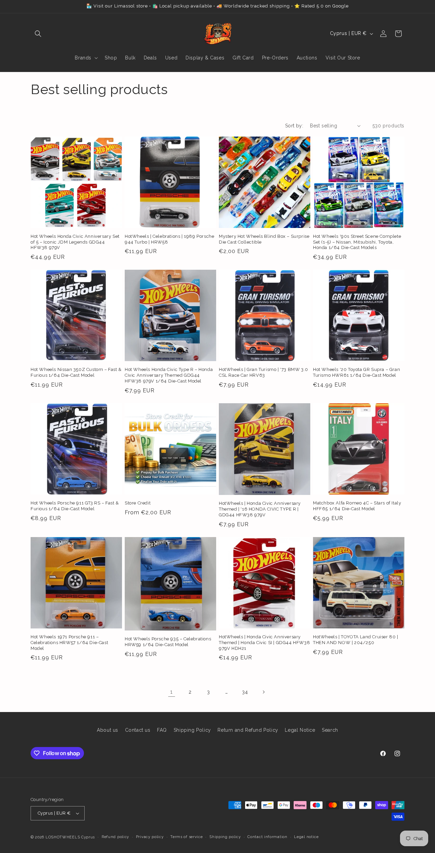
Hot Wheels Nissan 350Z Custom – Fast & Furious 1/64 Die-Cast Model (76, 372)
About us (107, 730)
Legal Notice (300, 730)
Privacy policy (150, 837)
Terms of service (186, 837)
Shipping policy (225, 837)
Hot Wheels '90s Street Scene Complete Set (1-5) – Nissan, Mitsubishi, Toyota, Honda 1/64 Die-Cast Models (357, 242)
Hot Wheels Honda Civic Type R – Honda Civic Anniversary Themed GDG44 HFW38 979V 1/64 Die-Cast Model (169, 375)
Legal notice (306, 837)
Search (330, 730)
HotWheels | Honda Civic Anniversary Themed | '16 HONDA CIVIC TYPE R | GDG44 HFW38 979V (260, 509)
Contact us (138, 730)
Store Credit (138, 502)
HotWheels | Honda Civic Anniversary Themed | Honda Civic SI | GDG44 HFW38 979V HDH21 (264, 642)
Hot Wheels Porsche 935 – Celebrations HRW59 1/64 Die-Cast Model (168, 641)
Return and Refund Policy (248, 730)
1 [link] (171, 692)
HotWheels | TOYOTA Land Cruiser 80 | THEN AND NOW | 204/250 (355, 639)
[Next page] (263, 692)
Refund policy (115, 837)
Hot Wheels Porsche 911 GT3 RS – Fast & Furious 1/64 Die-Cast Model (75, 505)
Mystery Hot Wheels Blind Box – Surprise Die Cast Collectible (264, 239)
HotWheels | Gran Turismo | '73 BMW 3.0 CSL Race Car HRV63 (263, 372)
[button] (38, 33)
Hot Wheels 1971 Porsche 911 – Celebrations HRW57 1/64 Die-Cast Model (69, 642)
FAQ (162, 730)
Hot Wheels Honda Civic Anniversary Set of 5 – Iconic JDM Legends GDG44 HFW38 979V (75, 242)
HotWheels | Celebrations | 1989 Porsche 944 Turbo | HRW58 (169, 239)
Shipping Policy (192, 730)
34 (245, 692)
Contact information (267, 837)
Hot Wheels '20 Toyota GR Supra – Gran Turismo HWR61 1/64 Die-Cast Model (356, 372)
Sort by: (294, 125)
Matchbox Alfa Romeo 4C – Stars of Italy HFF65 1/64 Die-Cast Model (357, 505)
